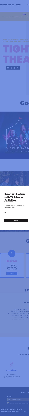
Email (5, 212)
